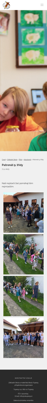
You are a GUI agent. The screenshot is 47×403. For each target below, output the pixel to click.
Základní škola (12, 160)
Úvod (4, 160)
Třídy (20, 160)
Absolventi (27, 160)
